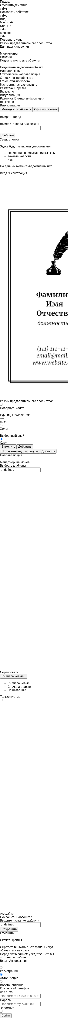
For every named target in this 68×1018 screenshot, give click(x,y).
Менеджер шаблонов (16, 109)
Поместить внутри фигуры (20, 451)
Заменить (8, 446)
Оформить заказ (45, 109)
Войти (6, 1015)
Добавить (25, 446)
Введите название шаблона (19, 920)
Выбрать (8, 135)
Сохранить (9, 929)
